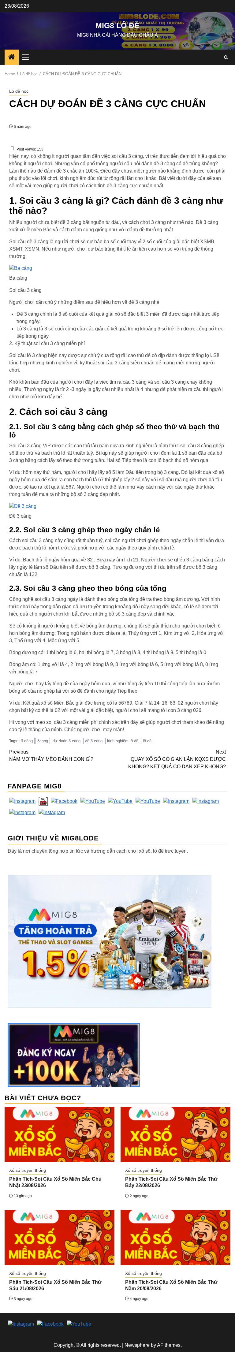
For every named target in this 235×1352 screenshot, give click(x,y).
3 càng (27, 741)
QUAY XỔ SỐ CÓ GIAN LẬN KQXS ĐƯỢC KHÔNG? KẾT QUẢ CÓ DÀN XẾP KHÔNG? (177, 759)
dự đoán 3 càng (66, 741)
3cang (42, 741)
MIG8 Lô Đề (117, 25)
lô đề (147, 741)
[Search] (226, 57)
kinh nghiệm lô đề (122, 741)
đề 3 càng (94, 741)
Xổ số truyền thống (27, 1170)
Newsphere (137, 1345)
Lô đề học (18, 91)
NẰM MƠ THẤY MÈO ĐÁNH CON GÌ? (51, 755)
